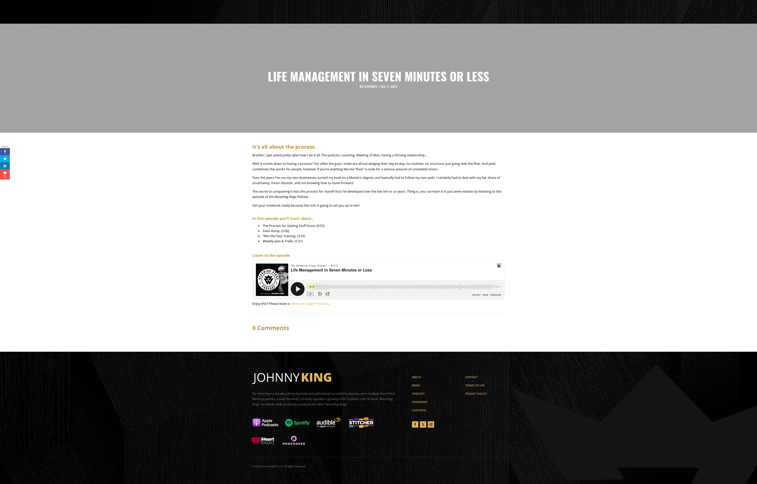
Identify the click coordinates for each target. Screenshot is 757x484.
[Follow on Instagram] (431, 424)
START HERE (640, 11)
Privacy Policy (476, 393)
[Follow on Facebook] (415, 424)
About (289, 12)
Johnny (371, 86)
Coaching (352, 12)
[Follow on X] (423, 424)
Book (302, 12)
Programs (317, 12)
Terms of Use (475, 385)
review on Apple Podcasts (309, 303)
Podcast (335, 12)
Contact (369, 12)
